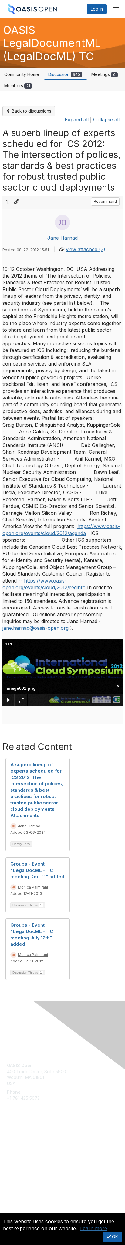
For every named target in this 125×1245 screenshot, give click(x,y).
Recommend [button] (105, 201)
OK (114, 1236)
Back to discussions (31, 110)
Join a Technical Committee (34, 1155)
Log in (97, 8)
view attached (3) (85, 249)
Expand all (77, 120)
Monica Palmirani (33, 887)
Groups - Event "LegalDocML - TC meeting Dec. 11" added (37, 870)
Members (17, 85)
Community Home (21, 74)
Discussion (64, 74)
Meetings (103, 74)
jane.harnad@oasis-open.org (35, 628)
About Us (16, 1210)
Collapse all (106, 120)
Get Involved (19, 1138)
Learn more (93, 1228)
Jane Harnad (62, 238)
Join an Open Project (28, 1146)
